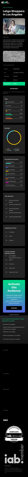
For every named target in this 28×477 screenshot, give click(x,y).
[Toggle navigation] (26, 2)
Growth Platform (7, 363)
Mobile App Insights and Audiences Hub (13, 378)
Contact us (6, 402)
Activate (14, 308)
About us (5, 413)
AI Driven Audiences (8, 358)
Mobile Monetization (8, 384)
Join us (5, 415)
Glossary (5, 397)
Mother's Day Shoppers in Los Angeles (11, 335)
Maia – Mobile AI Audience (10, 352)
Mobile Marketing (8, 381)
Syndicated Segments (9, 360)
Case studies (6, 392)
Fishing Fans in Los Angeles (9, 331)
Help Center (6, 405)
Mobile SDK (6, 365)
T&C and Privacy (7, 399)
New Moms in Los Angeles (9, 324)
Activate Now (14, 88)
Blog (4, 394)
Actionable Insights (8, 368)
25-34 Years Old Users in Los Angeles (11, 339)
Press (4, 418)
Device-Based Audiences (10, 355)
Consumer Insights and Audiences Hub (13, 376)
